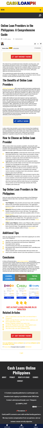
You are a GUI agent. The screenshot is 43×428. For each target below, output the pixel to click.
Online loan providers (8, 88)
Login (21, 353)
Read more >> (9, 208)
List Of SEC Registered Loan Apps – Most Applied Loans (21, 325)
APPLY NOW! (23, 121)
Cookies (35, 377)
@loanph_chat (21, 403)
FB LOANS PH (22, 277)
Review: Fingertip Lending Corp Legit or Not (18, 323)
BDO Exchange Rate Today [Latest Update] (17, 326)
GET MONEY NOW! (23, 57)
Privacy (12, 377)
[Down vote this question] (40, 43)
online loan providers (23, 261)
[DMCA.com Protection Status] (37, 407)
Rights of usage (24, 377)
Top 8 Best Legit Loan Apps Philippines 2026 (18, 328)
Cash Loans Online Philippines (21, 370)
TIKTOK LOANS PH (33, 277)
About (4, 377)
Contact (20, 381)
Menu (2, 10)
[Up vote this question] (35, 43)
